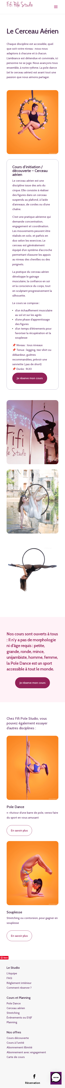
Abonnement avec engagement (26, 1052)
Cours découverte (18, 1038)
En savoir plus (19, 830)
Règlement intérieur (19, 983)
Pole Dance (14, 1003)
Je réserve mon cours (30, 378)
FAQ (9, 978)
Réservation (32, 1083)
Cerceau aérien (16, 1008)
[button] (56, 1078)
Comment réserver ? (19, 987)
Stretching (13, 1012)
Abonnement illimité (19, 1047)
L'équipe (12, 973)
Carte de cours (16, 1057)
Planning (12, 1022)
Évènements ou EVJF (19, 1017)
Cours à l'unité (15, 1042)
